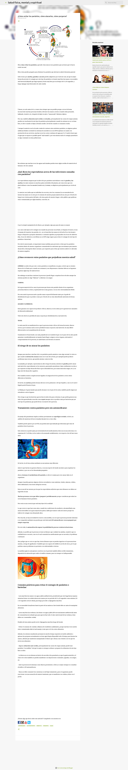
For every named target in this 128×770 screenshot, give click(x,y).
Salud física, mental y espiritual (25, 2)
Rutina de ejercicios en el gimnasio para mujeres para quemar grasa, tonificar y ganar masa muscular (102, 60)
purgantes (45, 725)
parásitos (39, 725)
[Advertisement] (48, 97)
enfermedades (21, 725)
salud (51, 725)
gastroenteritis (31, 725)
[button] (19, 21)
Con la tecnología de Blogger (65, 768)
